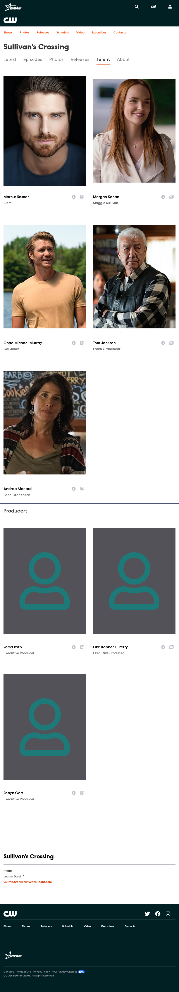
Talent (103, 59)
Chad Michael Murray (22, 343)
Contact (8, 972)
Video (80, 32)
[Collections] (153, 7)
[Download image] (74, 196)
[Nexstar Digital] (13, 7)
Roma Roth (12, 647)
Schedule (62, 32)
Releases (42, 32)
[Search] (136, 7)
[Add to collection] (82, 196)
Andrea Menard (17, 489)
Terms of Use (23, 972)
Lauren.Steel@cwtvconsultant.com (27, 882)
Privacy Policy (41, 972)
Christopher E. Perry (110, 647)
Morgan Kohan (106, 197)
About (123, 59)
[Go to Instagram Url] (171, 913)
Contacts (120, 32)
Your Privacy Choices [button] (64, 972)
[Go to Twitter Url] (150, 913)
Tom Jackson (104, 343)
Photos (24, 32)
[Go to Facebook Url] (160, 913)
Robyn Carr (13, 793)
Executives (99, 32)
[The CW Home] (89, 20)
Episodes (32, 59)
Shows (8, 32)
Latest (9, 59)
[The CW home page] (74, 914)
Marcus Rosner (16, 197)
